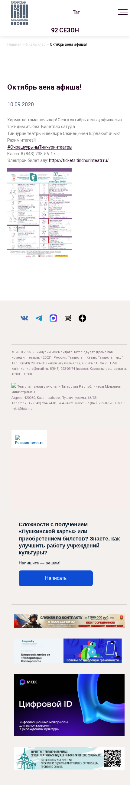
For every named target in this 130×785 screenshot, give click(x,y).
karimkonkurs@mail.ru (29, 369)
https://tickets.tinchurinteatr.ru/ (79, 160)
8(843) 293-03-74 (62, 369)
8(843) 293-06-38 (32, 363)
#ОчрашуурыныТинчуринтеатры (39, 147)
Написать (56, 578)
